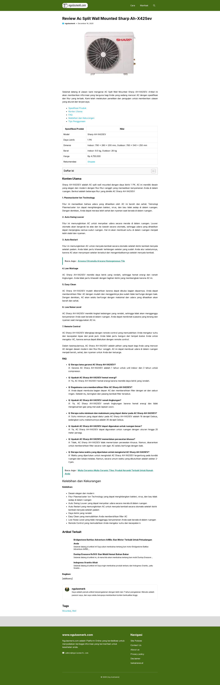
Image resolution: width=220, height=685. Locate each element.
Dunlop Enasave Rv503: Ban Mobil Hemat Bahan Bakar (101, 554)
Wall (74, 611)
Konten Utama (75, 111)
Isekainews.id (136, 663)
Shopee (91, 161)
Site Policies (136, 640)
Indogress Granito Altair (86, 562)
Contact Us (135, 645)
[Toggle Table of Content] (152, 171)
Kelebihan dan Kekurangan (81, 118)
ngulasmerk (70, 23)
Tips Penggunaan (76, 121)
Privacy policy (137, 654)
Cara (132, 5)
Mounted (66, 611)
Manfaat (144, 5)
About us (134, 649)
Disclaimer (135, 658)
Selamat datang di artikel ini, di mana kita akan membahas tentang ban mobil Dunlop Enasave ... (113, 557)
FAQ (70, 114)
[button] (154, 5)
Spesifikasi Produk (77, 108)
